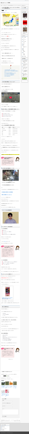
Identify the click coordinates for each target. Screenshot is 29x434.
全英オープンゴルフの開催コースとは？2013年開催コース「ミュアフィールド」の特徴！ (15, 386)
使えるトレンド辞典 (5, 2)
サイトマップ (3, 427)
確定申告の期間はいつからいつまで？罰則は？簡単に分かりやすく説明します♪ (3, 394)
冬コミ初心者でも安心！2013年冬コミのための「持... (25, 19)
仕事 (23, 45)
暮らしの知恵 (24, 56)
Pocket (6, 10)
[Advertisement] (11, 365)
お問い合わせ (3, 426)
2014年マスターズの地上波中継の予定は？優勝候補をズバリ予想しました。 (3, 386)
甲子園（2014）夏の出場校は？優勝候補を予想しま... (25, 33)
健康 (23, 48)
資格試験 (24, 51)
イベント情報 (24, 37)
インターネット (24, 39)
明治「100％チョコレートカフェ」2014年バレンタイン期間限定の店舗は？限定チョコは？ (7, 395)
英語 (23, 50)
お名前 (3, 400)
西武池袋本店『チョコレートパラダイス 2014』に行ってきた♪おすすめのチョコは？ (5, 421)
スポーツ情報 (24, 41)
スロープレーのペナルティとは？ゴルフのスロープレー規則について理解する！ (7, 386)
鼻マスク (5, 241)
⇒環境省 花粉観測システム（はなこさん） (6, 194)
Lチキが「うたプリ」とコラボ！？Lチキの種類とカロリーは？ (11, 386)
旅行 (23, 52)
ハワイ (24, 53)
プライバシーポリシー (4, 428)
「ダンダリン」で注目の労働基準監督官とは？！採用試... (25, 26)
